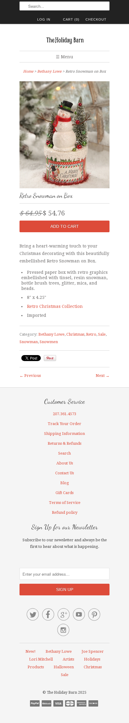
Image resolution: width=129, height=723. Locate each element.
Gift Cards (65, 492)
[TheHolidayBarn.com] (65, 39)
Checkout (96, 19)
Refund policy (64, 512)
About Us (64, 463)
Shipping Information (64, 433)
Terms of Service (64, 502)
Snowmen (49, 342)
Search (64, 453)
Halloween (64, 667)
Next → (103, 375)
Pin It (50, 358)
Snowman (29, 342)
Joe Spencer (93, 651)
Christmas (75, 334)
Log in (43, 19)
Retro (91, 334)
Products (36, 667)
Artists (68, 659)
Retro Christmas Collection (55, 306)
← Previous (30, 375)
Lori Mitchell (41, 659)
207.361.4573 (64, 414)
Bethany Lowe (49, 71)
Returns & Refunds (64, 443)
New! (31, 651)
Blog (64, 483)
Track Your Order (64, 423)
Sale (102, 334)
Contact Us (64, 473)
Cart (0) (71, 19)
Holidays (92, 659)
